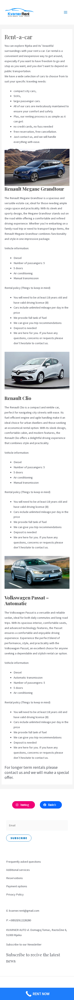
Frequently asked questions (23, 861)
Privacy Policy (15, 894)
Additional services (18, 870)
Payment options (16, 886)
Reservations (14, 878)
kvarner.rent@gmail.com (24, 910)
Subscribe (18, 838)
